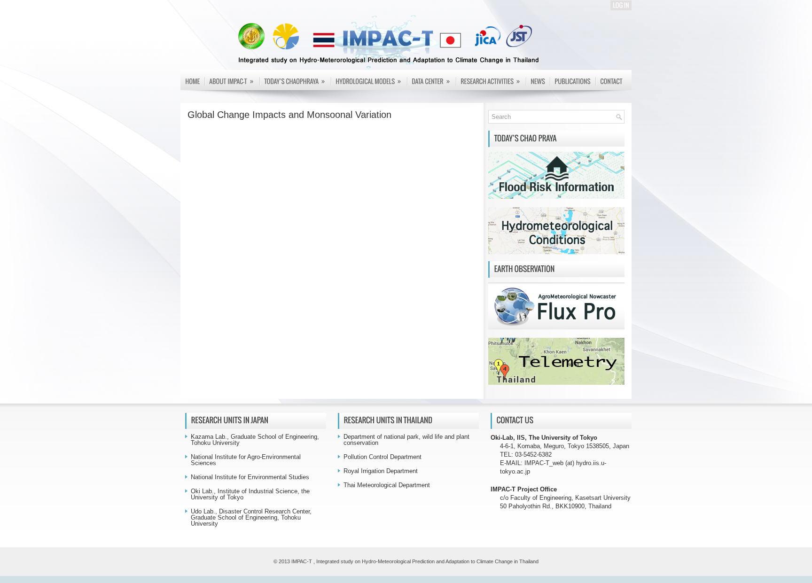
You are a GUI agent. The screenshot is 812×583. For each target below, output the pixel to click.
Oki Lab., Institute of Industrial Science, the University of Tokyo (250, 494)
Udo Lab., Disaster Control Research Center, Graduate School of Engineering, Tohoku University (251, 517)
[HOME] (192, 81)
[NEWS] (538, 81)
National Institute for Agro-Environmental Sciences (246, 459)
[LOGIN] (621, 5)
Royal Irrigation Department (381, 470)
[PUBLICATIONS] (572, 81)
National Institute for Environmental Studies (250, 477)
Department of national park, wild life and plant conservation (406, 439)
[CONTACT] (611, 81)
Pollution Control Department (383, 456)
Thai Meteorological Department (387, 485)
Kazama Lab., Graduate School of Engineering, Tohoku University (255, 439)
